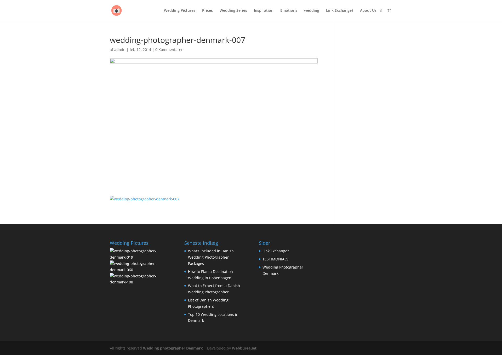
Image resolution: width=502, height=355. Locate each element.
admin (120, 49)
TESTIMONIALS (275, 259)
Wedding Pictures (179, 11)
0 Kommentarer (169, 49)
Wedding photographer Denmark (173, 348)
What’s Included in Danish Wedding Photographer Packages (211, 257)
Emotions (288, 11)
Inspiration (263, 11)
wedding (311, 11)
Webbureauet (244, 348)
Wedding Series (233, 11)
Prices (207, 11)
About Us (368, 11)
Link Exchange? (339, 11)
